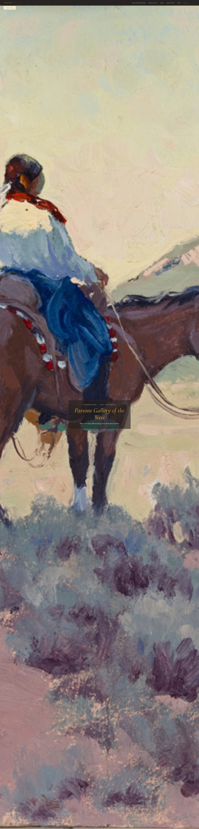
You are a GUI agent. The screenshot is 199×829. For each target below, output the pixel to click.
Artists (162, 3)
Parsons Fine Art (153, 3)
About (178, 3)
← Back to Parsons (9, 8)
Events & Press (170, 3)
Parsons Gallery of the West (139, 3)
